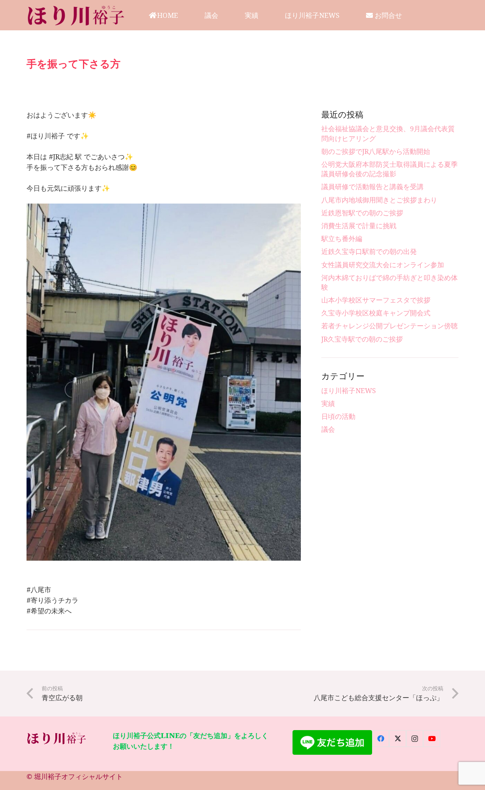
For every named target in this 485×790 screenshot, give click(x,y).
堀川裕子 (47, 776)
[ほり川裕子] (76, 15)
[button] (184, 15)
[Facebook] (380, 738)
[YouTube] (431, 738)
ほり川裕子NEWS (348, 390)
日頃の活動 (338, 416)
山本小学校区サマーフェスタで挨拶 (375, 299)
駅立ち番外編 (341, 238)
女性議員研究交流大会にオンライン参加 (382, 264)
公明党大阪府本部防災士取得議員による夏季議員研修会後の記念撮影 (389, 169)
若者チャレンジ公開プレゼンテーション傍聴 (389, 325)
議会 (328, 429)
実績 (328, 403)
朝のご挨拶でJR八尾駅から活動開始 (375, 151)
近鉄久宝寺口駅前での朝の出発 (369, 251)
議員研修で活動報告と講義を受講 (372, 186)
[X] (397, 738)
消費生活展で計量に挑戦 (358, 225)
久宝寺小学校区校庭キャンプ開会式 (375, 312)
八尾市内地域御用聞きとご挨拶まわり (379, 199)
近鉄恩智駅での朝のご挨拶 (362, 212)
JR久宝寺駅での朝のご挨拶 (362, 338)
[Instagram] (414, 738)
